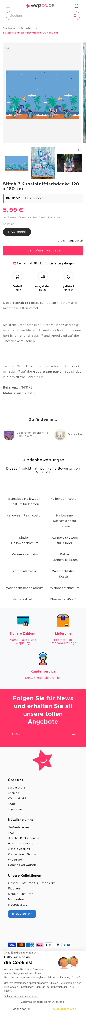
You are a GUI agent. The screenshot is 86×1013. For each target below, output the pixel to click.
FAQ (11, 833)
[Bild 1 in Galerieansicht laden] (16, 163)
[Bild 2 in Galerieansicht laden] (43, 163)
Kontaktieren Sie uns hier (43, 678)
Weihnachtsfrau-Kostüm (65, 574)
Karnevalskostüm (25, 554)
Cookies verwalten (22, 865)
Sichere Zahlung (19, 849)
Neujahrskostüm (24, 599)
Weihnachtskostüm (64, 588)
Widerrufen (16, 860)
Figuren (14, 888)
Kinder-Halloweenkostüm (24, 540)
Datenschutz (16, 787)
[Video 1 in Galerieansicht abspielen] (69, 163)
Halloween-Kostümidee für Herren (64, 521)
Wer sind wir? (17, 798)
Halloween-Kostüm (64, 498)
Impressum (15, 809)
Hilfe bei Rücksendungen (25, 838)
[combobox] (43, 15)
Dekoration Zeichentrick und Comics (33, 434)
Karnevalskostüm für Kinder (65, 540)
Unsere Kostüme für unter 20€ (31, 883)
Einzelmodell (17, 231)
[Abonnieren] (73, 734)
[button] (8, 5)
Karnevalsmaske (24, 571)
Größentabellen (18, 827)
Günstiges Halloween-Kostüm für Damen (25, 501)
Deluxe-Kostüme (20, 893)
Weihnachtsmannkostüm (25, 588)
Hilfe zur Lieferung (20, 843)
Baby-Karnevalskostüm (65, 557)
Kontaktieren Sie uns (22, 854)
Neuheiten (16, 899)
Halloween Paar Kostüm (24, 515)
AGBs (11, 804)
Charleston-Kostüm (64, 599)
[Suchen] (75, 15)
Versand (22, 218)
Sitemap (13, 793)
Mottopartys (17, 904)
